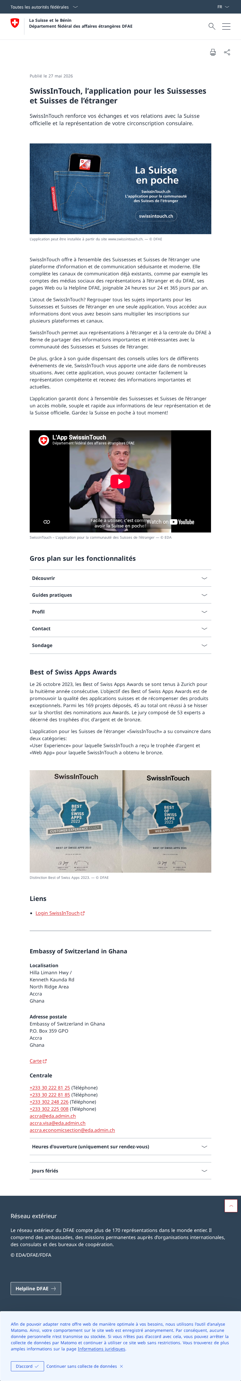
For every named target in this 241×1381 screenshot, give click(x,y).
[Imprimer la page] (213, 52)
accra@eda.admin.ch (53, 1116)
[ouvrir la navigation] (226, 26)
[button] (231, 1205)
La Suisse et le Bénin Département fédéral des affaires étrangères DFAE (81, 23)
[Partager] (227, 52)
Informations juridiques (101, 1349)
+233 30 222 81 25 (50, 1087)
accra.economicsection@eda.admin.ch (72, 1130)
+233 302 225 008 (49, 1109)
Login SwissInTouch (58, 913)
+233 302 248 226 (49, 1102)
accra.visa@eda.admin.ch (58, 1123)
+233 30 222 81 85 (50, 1094)
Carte (36, 1061)
